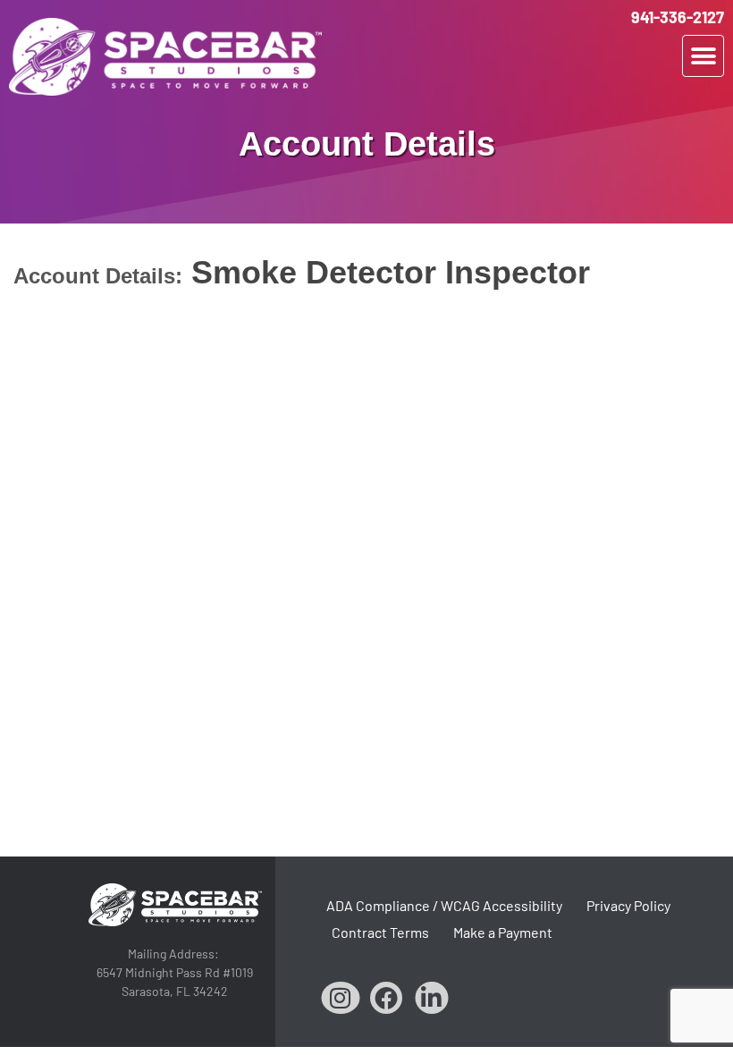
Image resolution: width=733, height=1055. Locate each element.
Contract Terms (380, 932)
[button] (703, 56)
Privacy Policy (628, 905)
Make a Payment (502, 932)
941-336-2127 (677, 17)
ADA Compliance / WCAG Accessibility (444, 905)
